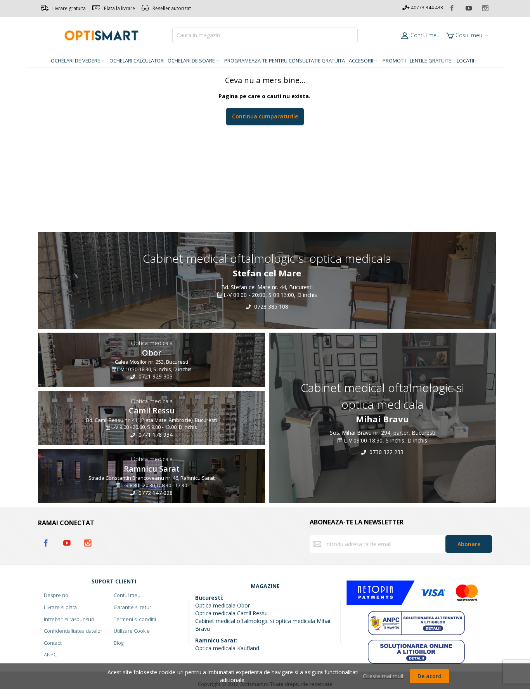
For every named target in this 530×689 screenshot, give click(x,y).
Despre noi (56, 595)
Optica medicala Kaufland (227, 648)
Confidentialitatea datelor (73, 630)
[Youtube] (469, 6)
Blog (118, 642)
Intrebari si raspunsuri (69, 619)
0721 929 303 (155, 376)
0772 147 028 (155, 492)
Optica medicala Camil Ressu (231, 613)
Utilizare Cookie (132, 630)
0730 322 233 (386, 452)
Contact (53, 642)
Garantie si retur (132, 607)
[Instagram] (485, 6)
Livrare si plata (60, 607)
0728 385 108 (270, 306)
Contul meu (425, 35)
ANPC (50, 654)
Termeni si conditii (135, 619)
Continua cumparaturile (265, 116)
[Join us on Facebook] (452, 6)
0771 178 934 (155, 434)
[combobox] (264, 35)
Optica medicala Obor (222, 605)
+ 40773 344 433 (425, 7)
